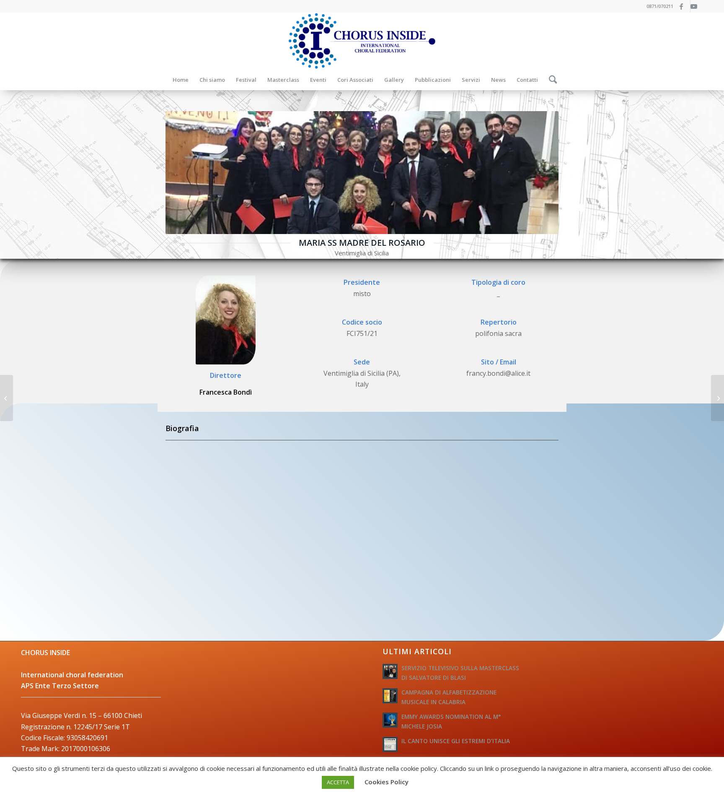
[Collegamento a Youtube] (696, 6)
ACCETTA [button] (338, 782)
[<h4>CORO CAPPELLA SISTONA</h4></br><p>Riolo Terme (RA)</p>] (717, 398)
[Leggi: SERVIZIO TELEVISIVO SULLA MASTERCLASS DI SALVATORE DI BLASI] (390, 671)
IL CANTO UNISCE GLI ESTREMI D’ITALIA (455, 741)
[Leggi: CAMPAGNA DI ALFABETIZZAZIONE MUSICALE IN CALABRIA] (390, 695)
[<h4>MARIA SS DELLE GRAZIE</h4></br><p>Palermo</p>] (6, 398)
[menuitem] (180, 79)
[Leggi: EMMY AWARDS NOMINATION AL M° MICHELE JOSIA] (390, 720)
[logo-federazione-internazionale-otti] (362, 41)
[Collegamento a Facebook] (684, 6)
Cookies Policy (387, 782)
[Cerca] (550, 79)
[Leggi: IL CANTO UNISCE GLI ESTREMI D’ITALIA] (390, 744)
